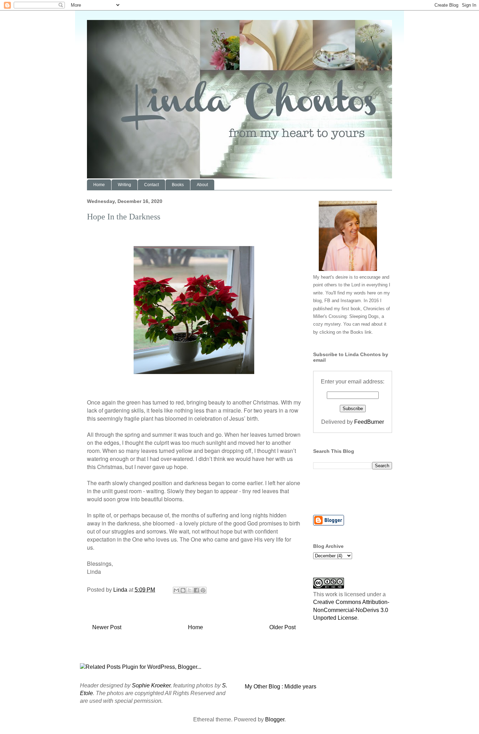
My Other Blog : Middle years (280, 686)
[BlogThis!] (183, 590)
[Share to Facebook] (196, 590)
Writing (124, 184)
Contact (151, 184)
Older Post (282, 627)
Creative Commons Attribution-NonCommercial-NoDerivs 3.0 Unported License (351, 610)
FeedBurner (369, 422)
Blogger (274, 719)
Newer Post (106, 627)
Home (99, 184)
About (202, 184)
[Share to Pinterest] (203, 590)
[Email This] (176, 590)
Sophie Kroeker (151, 685)
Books (178, 184)
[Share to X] (189, 590)
